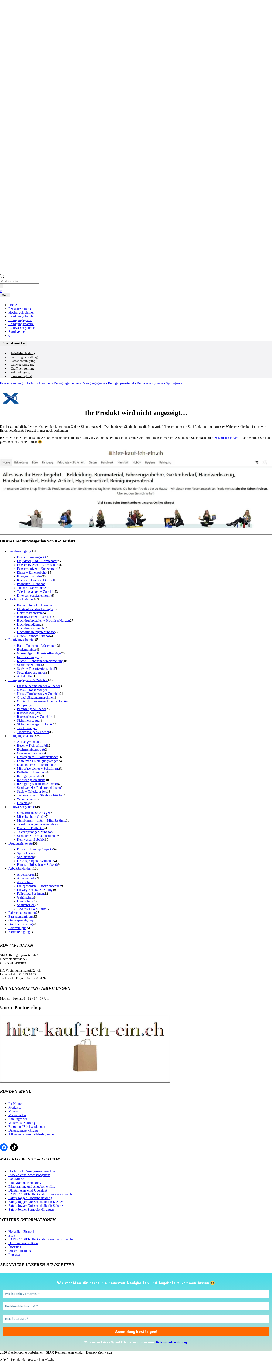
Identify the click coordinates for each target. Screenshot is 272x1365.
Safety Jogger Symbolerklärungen (31, 1209)
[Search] (1, 286)
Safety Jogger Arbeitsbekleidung (30, 1198)
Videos (13, 1111)
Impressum (15, 1254)
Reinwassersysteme (21, 328)
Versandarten (17, 1115)
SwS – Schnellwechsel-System (29, 1175)
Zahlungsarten (18, 1119)
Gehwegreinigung (22, 364)
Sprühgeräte (16, 331)
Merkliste (14, 1107)
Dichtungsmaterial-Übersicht (27, 1190)
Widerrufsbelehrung (21, 1123)
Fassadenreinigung (23, 361)
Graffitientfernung (23, 368)
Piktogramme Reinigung (24, 1182)
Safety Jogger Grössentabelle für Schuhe (35, 1205)
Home (12, 305)
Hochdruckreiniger (21, 312)
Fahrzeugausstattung (24, 357)
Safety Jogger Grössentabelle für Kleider (35, 1202)
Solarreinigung (20, 372)
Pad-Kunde (16, 1179)
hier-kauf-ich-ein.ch (225, 437)
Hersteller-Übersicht (21, 1231)
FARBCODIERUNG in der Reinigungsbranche (40, 1194)
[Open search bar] (2, 277)
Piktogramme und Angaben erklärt (31, 1186)
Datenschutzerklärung (23, 1130)
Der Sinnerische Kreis (23, 1243)
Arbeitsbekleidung (23, 353)
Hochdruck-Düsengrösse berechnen (32, 1171)
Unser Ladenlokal (20, 1251)
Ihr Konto (15, 1103)
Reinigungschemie (20, 316)
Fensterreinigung (19, 308)
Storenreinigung (21, 376)
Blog (11, 1235)
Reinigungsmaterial (21, 324)
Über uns (14, 1247)
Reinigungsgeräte (20, 320)
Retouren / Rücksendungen (26, 1126)
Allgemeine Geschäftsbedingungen (31, 1134)
